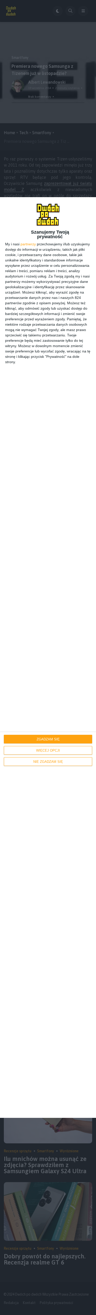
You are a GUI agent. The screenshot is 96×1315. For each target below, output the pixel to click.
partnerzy (28, 244)
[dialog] (48, 657)
